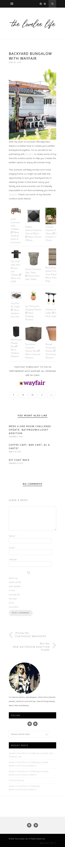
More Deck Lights (53, 314)
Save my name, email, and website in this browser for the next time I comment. (15, 592)
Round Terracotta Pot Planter (52, 348)
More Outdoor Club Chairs (53, 237)
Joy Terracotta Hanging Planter (33, 308)
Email (12, 547)
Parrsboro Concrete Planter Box (31, 348)
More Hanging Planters (29, 316)
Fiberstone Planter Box (16, 343)
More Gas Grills (16, 279)
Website (13, 559)
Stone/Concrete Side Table (33, 271)
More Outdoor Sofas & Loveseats (16, 237)
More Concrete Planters (32, 356)
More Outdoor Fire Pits (15, 313)
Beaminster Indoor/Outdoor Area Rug (53, 271)
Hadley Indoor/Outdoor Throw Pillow (33, 230)
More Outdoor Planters (15, 353)
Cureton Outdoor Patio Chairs (52, 230)
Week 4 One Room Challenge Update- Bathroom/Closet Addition (30, 430)
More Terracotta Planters (53, 354)
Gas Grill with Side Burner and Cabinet (15, 268)
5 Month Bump (16, 780)
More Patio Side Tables (32, 277)
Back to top (47, 843)
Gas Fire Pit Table (15, 305)
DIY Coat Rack (19, 459)
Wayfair (29, 154)
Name (12, 536)
